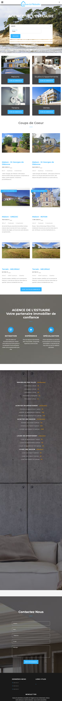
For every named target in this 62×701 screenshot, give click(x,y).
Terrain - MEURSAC (11, 269)
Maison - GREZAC (10, 217)
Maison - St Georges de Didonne (13, 163)
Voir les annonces (15, 80)
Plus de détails (16, 143)
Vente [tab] (13, 26)
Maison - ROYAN (39, 217)
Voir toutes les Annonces (31, 289)
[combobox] (26, 31)
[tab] (31, 41)
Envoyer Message (31, 662)
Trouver (15, 36)
